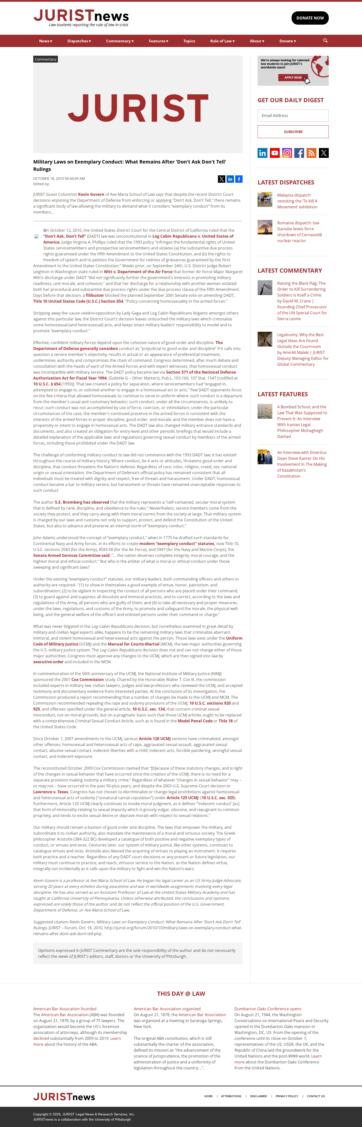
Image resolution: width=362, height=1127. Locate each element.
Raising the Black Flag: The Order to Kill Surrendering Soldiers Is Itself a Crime (301, 289)
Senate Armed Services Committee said (71, 555)
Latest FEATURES (283, 394)
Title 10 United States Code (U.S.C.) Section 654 (78, 301)
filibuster (95, 295)
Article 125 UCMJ (182, 797)
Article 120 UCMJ (155, 738)
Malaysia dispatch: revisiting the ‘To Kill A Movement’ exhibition (297, 201)
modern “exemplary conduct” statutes (176, 543)
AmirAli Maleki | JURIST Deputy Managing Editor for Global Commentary (303, 358)
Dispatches (79, 40)
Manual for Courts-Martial (134, 644)
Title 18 (226, 721)
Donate (288, 40)
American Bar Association (65, 1014)
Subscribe (293, 131)
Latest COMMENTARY (290, 270)
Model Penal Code (195, 721)
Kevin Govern (91, 194)
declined (41, 1038)
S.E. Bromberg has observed (82, 502)
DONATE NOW (310, 18)
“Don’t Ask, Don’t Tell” (64, 236)
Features (158, 40)
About (257, 40)
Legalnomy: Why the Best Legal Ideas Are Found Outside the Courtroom (300, 340)
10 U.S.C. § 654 (47, 384)
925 (36, 709)
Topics (189, 40)
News (45, 40)
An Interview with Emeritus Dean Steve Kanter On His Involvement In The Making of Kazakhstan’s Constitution (302, 464)
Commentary (120, 40)
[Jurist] (81, 18)
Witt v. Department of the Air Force (138, 271)
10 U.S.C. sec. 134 (148, 709)
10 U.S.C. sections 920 (210, 703)
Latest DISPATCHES (286, 182)
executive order (48, 661)
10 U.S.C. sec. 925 (218, 797)
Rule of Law (222, 40)
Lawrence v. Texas (50, 792)
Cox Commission (87, 679)
